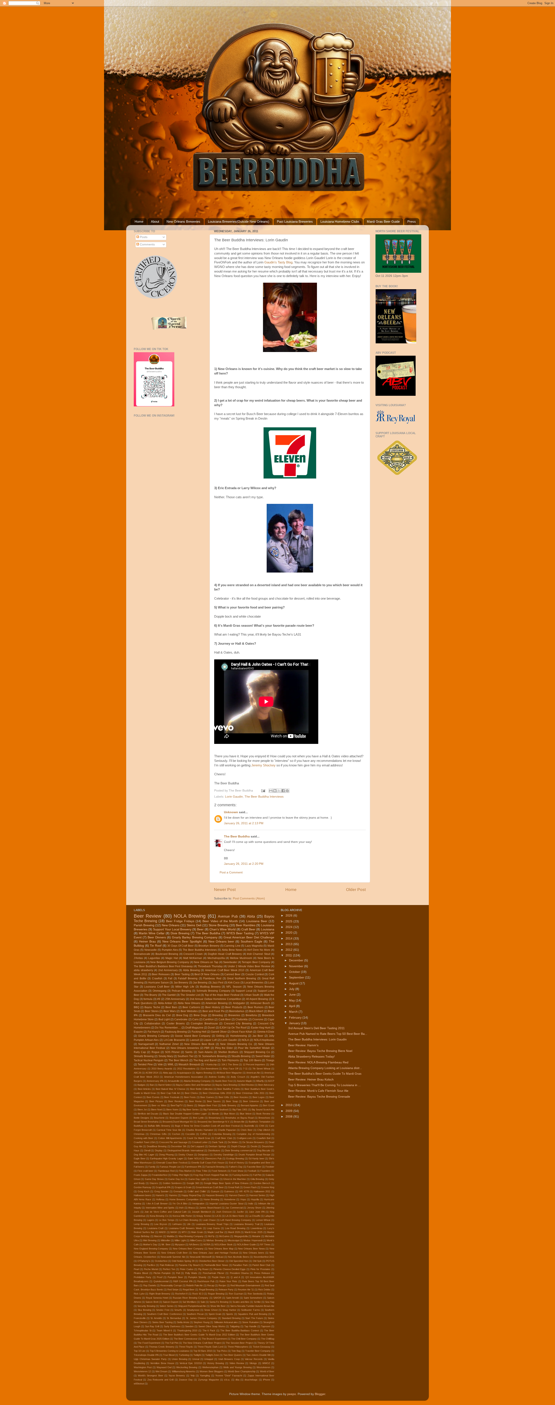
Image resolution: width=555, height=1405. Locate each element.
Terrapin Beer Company (256, 962)
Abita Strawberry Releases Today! (311, 1056)
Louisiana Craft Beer (157, 986)
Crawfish (157, 978)
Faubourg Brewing (176, 1031)
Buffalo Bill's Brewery (159, 1125)
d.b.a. (227, 1379)
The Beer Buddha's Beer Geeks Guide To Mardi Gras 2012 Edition (199, 1334)
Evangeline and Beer (260, 1162)
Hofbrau (160, 1199)
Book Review (263, 1113)
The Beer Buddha (237, 836)
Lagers (150, 1220)
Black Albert (256, 1011)
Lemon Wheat (263, 1220)
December (296, 960)
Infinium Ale (264, 1203)
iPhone (266, 1379)
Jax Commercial (233, 1207)
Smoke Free (162, 1310)
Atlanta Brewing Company (197, 1081)
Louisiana (267, 929)
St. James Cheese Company (201, 1318)
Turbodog (184, 1355)
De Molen (233, 1142)
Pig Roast (203, 1269)
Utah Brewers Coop (229, 1359)
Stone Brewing (219, 925)
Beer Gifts (224, 1097)
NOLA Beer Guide (246, 1244)
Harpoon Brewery (215, 1195)
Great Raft (233, 1187)
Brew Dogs (200, 1015)
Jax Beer (257, 1035)
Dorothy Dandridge (224, 1154)
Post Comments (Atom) (249, 898)
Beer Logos (259, 1097)
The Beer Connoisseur (186, 1338)
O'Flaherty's (143, 1261)
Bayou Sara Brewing (226, 1085)
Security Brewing (146, 1306)
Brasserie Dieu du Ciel (157, 1015)
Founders (265, 1171)
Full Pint (257, 1175)
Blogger (320, 1394)
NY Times (265, 1244)
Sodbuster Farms (250, 1310)
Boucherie (159, 1117)
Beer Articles (144, 1089)
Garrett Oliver (219, 1031)
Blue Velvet (245, 1113)
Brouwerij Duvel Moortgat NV (178, 1121)
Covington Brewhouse (204, 1023)
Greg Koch (143, 1191)
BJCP (271, 1081)
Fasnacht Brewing (215, 1166)
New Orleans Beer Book (199, 1044)
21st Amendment (209, 1068)
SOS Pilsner (172, 1052)
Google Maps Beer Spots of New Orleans (226, 1183)
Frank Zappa (140, 1175)
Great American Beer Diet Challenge (249, 937)
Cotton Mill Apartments (170, 1138)
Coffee (203, 1134)
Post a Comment (231, 872)
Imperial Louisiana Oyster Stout (226, 1203)
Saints (189, 1052)
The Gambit (169, 994)
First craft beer (145, 1171)
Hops (243, 1199)
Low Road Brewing (235, 1228)
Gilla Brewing (257, 1179)
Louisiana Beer (256, 921)
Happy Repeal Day (191, 1195)
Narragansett (146, 1044)
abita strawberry (143, 970)
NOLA (245, 1040)
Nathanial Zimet (169, 1044)
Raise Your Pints (228, 1281)
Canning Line (232, 945)
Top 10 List (139, 1351)
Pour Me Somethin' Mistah (254, 1048)
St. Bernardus (174, 1318)
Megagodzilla (241, 1236)
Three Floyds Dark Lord (210, 1346)
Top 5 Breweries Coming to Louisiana (169, 1351)
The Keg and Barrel (205, 1060)
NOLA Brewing (190, 916)
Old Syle (257, 1261)
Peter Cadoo (186, 1269)
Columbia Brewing (221, 1134)
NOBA (206, 1244)
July (292, 989)
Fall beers (139, 1166)
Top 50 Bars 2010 (202, 1351)
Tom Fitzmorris (230, 1060)
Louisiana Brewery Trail (246, 1224)
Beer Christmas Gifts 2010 (217, 1093)
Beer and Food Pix (213, 1011)
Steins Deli (194, 925)
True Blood (169, 1355)
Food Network (219, 1171)
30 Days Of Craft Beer (180, 945)
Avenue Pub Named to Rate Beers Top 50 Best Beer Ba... (327, 1033)
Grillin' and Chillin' (197, 1191)
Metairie (256, 1236)
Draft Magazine (194, 1027)
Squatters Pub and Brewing (252, 1314)
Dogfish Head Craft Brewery (225, 954)
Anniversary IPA (155, 1081)
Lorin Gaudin (234, 796)
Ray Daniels (149, 1285)
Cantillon (208, 1019)
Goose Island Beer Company (193, 1035)
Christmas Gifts (158, 1134)
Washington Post (143, 1367)
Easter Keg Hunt (260, 1027)
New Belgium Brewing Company (169, 962)
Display (159, 1150)
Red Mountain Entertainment (245, 1285)
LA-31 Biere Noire (234, 1216)
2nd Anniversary (168, 970)
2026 (289, 915)
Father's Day (236, 1166)
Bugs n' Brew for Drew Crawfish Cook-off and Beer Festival (207, 1125)
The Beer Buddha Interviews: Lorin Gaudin (317, 1039)
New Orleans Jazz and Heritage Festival (215, 1252)
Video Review (236, 1363)
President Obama (239, 1273)
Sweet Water (262, 1056)
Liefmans (177, 1224)
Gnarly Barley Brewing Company (194, 937)
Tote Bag (236, 1351)
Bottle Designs (141, 1117)
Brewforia (251, 1015)
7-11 (245, 1068)
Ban (152, 1085)
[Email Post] (263, 790)
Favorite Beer (254, 1166)
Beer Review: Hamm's (303, 1045)
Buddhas (138, 1125)
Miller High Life (184, 986)
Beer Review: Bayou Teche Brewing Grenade (319, 1096)
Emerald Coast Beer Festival (171, 1162)
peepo (291, 1394)
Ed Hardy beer (256, 1158)
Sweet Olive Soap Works (211, 1326)
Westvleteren (263, 1367)
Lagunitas (154, 958)
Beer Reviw (195, 1101)
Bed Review (247, 1085)
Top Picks (222, 1351)
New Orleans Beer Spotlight (182, 941)
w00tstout (139, 1383)
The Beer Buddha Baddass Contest (239, 1330)
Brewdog (217, 1015)
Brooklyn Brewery (208, 945)
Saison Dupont (170, 1302)
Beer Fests (190, 1097)
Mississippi (233, 1240)
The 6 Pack (208, 1330)
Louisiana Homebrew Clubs (339, 221)
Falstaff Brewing (188, 978)
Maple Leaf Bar (215, 1232)
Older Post (356, 889)
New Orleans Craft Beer (174, 1252)
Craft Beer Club (223, 1138)
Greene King (267, 1187)
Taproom (265, 1326)
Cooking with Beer (143, 1138)
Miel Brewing (149, 1240)
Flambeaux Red (166, 1171)
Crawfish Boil (263, 1138)
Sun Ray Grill (152, 1326)
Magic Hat (171, 958)
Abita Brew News (232, 949)
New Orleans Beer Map (220, 1248)
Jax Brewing (200, 982)
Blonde (215, 1113)
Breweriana (214, 1117)
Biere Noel (156, 1109)
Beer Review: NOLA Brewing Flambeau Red (318, 1062)
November (296, 966)
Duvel (211, 1027)
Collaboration (152, 1023)
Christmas (139, 1134)
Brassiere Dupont (179, 1117)
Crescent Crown (193, 954)
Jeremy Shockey (263, 765)
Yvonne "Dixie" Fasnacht (228, 1375)
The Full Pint (171, 1343)
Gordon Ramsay (142, 1187)
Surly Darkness (172, 1326)
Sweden (189, 1326)
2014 (289, 938)
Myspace (180, 1244)
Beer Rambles (245, 925)
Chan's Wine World (222, 929)
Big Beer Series (191, 1109)
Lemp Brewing (141, 1224)
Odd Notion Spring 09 (183, 1261)
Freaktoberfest (159, 1175)
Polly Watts (191, 1273)
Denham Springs (217, 1146)
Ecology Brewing (235, 1158)
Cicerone (257, 1019)
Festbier (270, 1166)
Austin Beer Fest (224, 1081)
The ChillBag (267, 1338)
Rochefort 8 (181, 1293)
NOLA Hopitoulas (264, 1040)
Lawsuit (194, 1040)
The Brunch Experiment (214, 1338)
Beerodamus (236, 1011)
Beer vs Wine (159, 1105)
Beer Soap (232, 1101)
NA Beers (194, 1244)
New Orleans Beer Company (188, 1248)
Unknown (231, 812)
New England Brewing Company (151, 1248)
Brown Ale (239, 1121)
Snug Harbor (229, 1310)
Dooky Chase (185, 1154)
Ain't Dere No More (258, 949)
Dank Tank (218, 1142)
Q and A (235, 1277)
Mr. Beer (166, 1244)
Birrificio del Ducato (148, 1113)
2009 (289, 1111)
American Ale (253, 1072)
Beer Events (153, 1097)
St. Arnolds (156, 1318)
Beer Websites (189, 1011)
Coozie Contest (254, 974)
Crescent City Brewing (238, 1023)
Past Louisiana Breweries (295, 221)
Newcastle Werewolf (200, 1257)
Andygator (239, 1003)
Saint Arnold (232, 1297)
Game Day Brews (154, 1179)
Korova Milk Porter (182, 1216)
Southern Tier (186, 1056)
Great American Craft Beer (210, 1187)
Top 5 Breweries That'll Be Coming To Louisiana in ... (324, 1085)
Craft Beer (248, 929)
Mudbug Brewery (210, 986)
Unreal (195, 1359)
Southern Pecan (195, 1314)
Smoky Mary (165, 1056)
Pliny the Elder (224, 1048)
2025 (289, 921)
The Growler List (190, 994)
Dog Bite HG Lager (144, 1154)
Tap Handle (250, 1326)
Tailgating (235, 1326)
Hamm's (160, 1195)
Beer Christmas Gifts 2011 (250, 1093)
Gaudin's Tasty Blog (278, 262)
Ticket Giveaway (262, 1346)
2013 (289, 944)
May (292, 1000)
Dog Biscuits (264, 1150)
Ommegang (159, 990)
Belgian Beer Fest (207, 1105)
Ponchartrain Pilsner (213, 1273)
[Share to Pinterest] (287, 790)
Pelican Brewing (181, 990)
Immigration (198, 1203)
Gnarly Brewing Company (154, 1035)
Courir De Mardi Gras (198, 1138)
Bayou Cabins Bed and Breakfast (193, 1085)
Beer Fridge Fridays (180, 921)
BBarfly (260, 1081)
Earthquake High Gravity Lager (166, 1158)
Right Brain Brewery (159, 1293)
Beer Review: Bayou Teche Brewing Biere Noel (320, 1051)
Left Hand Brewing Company (235, 1220)
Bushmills (249, 1125)
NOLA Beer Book (223, 1244)
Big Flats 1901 (239, 1109)
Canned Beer (232, 974)
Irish (181, 1207)
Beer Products (233, 1007)
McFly (211, 1236)
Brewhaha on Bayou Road (239, 1117)
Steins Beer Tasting (162, 1322)
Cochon (176, 1134)
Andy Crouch (238, 1077)
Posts (143, 237)
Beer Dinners (157, 937)
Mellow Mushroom (241, 958)
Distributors (214, 1150)
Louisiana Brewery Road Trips (212, 1224)
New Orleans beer (221, 941)
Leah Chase (209, 1220)
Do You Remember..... (168, 1027)
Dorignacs (203, 1154)
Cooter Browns (175, 1023)
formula (148, 999)
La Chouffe (254, 1216)
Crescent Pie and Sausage (173, 1142)
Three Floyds (186, 1346)
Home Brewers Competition (184, 1199)
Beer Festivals (171, 1097)
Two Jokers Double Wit (258, 1355)
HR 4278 (244, 1191)
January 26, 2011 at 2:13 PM (243, 823)
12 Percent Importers (254, 1064)
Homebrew (229, 1199)
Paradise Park (240, 1265)
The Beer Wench (178, 1060)
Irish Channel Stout (258, 954)
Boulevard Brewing (166, 954)
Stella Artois (183, 1322)
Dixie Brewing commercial (238, 1150)
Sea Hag (269, 1302)
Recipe (222, 1285)
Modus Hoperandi (252, 1240)
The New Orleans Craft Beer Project (202, 1343)
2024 (289, 927)
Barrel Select (165, 1085)
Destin (254, 1146)
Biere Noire (172, 1109)
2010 (289, 1105)
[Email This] (271, 790)
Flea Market (185, 1171)
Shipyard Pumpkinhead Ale (192, 1306)
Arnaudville (173, 1081)
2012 (289, 949)
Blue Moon (229, 1113)
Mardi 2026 (234, 1232)
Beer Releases (161, 974)
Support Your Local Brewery (172, 929)
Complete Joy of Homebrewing (253, 1134)
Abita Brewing (191, 970)
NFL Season (234, 986)
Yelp (192, 1375)
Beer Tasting (182, 974)
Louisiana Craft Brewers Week (185, 1228)
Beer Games (207, 1097)
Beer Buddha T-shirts (228, 1089)
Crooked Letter (200, 1142)
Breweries (234, 1015)
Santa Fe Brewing (218, 1302)
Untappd (208, 1359)
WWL (171, 1064)
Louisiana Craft (155, 1228)
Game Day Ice (176, 1179)
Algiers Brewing (204, 1072)
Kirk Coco (234, 982)
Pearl (136, 1269)
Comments (147, 244)
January (295, 1023)
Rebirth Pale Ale (194, 1285)
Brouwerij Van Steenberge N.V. (214, 1121)
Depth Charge (238, 1146)
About (155, 221)
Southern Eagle (251, 941)
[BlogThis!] (275, 790)
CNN (261, 1125)
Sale (203, 1302)
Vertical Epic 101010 (191, 1363)
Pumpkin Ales (170, 949)
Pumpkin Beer (175, 1277)
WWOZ (266, 1363)
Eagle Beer (139, 1158)
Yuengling (205, 1375)
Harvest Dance (237, 1195)
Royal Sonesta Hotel (157, 1297)
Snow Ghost (210, 1310)
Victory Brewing (215, 1363)
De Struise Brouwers (253, 1142)
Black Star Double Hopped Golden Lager (185, 1113)
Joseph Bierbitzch (201, 1211)
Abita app (168, 1072)
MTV (184, 1232)
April (292, 1006)
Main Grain (197, 1232)
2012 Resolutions (186, 1068)
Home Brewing (211, 1199)
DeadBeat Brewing (156, 1146)
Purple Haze (218, 1277)
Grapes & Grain (183, 1187)
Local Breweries (253, 982)
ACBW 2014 (151, 1072)
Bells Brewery (229, 1105)
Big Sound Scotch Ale (263, 1109)
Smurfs (178, 1310)
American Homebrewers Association (183, 1077)
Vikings (253, 1363)
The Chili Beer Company (244, 1338)
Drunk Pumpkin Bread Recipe (254, 1154)
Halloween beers (142, 1195)
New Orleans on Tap (206, 962)
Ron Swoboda (255, 1293)
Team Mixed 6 (164, 1330)
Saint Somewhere (253, 1297)
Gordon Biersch (261, 1183)
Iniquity (137, 1207)
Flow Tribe (201, 1171)
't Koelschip (211, 1064)
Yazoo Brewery (176, 1375)
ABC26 (137, 1072)
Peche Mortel (151, 1269)
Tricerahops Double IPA (146, 1355)
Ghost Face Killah (241, 1031)
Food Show (237, 1171)
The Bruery (150, 994)
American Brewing (217, 1003)
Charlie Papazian (227, 1130)
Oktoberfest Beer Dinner (212, 1261)
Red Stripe (172, 1289)
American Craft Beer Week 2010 (225, 970)
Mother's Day (150, 1244)
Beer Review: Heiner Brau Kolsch (311, 1079)
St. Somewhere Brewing (212, 1056)
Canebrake (181, 1019)
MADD (162, 1232)
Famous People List (170, 1166)
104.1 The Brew (229, 1064)
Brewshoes (264, 1117)
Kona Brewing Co (159, 1216)
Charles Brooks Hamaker (199, 1130)
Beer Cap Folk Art (170, 1093)
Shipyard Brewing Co (257, 1052)
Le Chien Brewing (188, 1220)
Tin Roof (156, 945)
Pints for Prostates (260, 1269)
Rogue (156, 1052)
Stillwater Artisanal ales (226, 1322)
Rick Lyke (139, 1293)
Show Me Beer (218, 1306)
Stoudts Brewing (241, 1056)
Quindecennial (160, 1281)
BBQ (136, 1007)
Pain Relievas (167, 1265)
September (297, 977)
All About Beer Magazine (229, 1072)
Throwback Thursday (210, 966)
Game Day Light (197, 1179)
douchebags (251, 1379)
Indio (250, 1203)
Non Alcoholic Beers (238, 1257)
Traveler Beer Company (258, 1351)
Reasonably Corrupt (171, 1285)
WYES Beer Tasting (240, 933)
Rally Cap (140, 1052)
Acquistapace (184, 1072)
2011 (289, 955)
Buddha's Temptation (260, 1121)
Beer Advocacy (266, 1085)
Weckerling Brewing (186, 1367)
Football (252, 1171)
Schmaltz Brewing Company (213, 990)
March (294, 1011)
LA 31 (218, 1216)
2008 (289, 1116)
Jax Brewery (181, 982)
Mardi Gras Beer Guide (383, 221)
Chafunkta (241, 1019)
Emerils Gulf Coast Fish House (207, 1162)
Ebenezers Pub (213, 1158)
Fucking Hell (199, 1031)
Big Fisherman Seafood (215, 1109)
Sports (229, 1314)
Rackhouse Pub (205, 1281)
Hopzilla (255, 1199)
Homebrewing (238, 1035)
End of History (236, 1162)
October (295, 971)
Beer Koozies (241, 1097)
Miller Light (180, 1240)
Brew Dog (182, 1015)
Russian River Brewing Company (190, 1297)
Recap (210, 1285)
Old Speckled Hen (238, 1261)
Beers (190, 1105)
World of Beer (267, 1371)
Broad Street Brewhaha (146, 1121)
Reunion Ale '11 (246, 1289)
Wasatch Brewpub (189, 1064)
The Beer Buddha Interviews (264, 796)
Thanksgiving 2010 (187, 1330)
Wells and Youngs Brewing (237, 1367)
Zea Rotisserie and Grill (160, 1379)
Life (189, 1224)
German (214, 1179)
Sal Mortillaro (189, 1302)
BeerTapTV (177, 1105)
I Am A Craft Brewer (157, 1203)
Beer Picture (156, 1101)
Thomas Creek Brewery (162, 1346)
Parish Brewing (144, 925)
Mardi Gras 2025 (254, 1232)
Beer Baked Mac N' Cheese (171, 1089)
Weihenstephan (210, 1367)
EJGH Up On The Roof (233, 1027)
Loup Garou (213, 1228)
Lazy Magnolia (254, 945)
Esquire (138, 1031)
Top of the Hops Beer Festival (222, 994)
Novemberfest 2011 (264, 1257)
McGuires (224, 1236)
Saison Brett (151, 1302)
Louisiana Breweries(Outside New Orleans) (238, 221)
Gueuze (215, 1191)
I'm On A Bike (180, 1203)
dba (237, 1379)
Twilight (197, 1355)
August (294, 983)
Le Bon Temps (167, 1220)
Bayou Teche (152, 1007)
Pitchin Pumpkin (162, 1273)
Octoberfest (161, 1261)
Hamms (173, 1195)
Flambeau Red (212, 978)
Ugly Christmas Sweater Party (150, 1359)
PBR (207, 1048)
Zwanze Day (186, 1379)
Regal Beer (188, 1289)
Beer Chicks (191, 1093)
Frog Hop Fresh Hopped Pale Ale (210, 1175)
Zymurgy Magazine (208, 1379)
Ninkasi (220, 1257)
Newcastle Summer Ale (173, 1257)
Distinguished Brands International (185, 1150)
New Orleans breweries (185, 1048)
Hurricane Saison (158, 982)
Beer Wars (169, 1011)
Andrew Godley (217, 1077)
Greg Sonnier (161, 1191)
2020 (289, 932)
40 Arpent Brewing (257, 999)
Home (139, 221)
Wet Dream (161, 1371)
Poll (178, 1273)
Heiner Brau (147, 941)
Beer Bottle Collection (201, 1089)
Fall (170, 978)
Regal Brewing (206, 1289)
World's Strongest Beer (150, 1375)
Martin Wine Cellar (152, 933)
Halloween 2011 (262, 1191)
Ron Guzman (236, 1293)
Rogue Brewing (216, 1293)
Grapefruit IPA (163, 1187)
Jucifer (240, 1211)
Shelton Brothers (228, 1052)
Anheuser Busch (260, 1003)
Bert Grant (268, 1105)
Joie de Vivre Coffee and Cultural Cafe (165, 1211)
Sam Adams (205, 1052)
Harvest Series (257, 1195)
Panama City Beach (189, 1265)
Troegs (270, 1060)
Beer (200, 929)
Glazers (154, 1183)
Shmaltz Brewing (144, 1056)
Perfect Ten (169, 1269)
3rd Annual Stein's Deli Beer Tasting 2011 (316, 1028)
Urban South (251, 994)
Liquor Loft (210, 1040)
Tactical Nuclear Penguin (148, 1060)
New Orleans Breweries (183, 221)
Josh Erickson (224, 1211)
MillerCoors (196, 1240)
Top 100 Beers (252, 1060)
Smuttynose (193, 1310)
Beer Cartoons (191, 1007)
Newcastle (150, 949)
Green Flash (250, 1187)
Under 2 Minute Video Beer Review (249, 966)
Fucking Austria (240, 1175)
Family (152, 1166)
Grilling (220, 1035)
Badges (141, 1085)
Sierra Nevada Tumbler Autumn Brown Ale (252, 1306)
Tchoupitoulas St (143, 1330)
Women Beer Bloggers (212, 1371)
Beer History (212, 1007)
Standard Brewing (231, 1318)
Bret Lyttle (198, 1117)
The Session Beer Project (239, 1343)
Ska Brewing (144, 1310)
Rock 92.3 (197, 1293)
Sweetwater (230, 962)
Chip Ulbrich (263, 1130)
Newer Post (225, 889)
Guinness (229, 1191)
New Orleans (171, 925)
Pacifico (151, 1265)
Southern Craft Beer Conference (164, 1314)
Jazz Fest (217, 982)
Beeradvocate (142, 954)
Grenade (178, 1191)
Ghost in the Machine (234, 1179)
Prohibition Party (142, 1277)
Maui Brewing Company (191, 1236)
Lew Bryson (160, 1224)
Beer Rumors (256, 1007)
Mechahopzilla (216, 958)
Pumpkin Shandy (197, 1277)
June (293, 994)
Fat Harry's (154, 1031)
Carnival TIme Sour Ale (169, 1130)
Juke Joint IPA (256, 1211)
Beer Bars (171, 1007)
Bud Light (164, 1019)
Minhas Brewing (214, 1240)
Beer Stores (152, 1011)
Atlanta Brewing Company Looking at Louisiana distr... (325, 1068)
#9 (158, 999)
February (295, 1017)
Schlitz (257, 1302)
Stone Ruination (250, 1322)
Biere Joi (142, 1109)
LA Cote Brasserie (174, 1040)
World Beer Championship (241, 1371)
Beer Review (147, 916)
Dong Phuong (166, 1154)
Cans (195, 1019)
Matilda (170, 1236)
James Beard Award (210, 1207)
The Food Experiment (148, 1343)
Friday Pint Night (180, 1175)
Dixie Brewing (180, 933)
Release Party (226, 1289)
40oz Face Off (230, 1068)
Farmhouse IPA (193, 1166)
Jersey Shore (254, 1207)
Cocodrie (190, 1134)
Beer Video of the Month (220, 921)
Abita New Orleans (189, 1003)
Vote (160, 1064)
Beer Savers (214, 1101)
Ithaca (191, 1207)
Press (411, 221)
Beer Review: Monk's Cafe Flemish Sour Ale (318, 1090)
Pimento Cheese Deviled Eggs (229, 1269)
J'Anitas (138, 958)
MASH (173, 1232)
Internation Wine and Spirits (160, 1207)
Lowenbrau (256, 1228)
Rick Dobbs (264, 1289)
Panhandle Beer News (216, 1265)
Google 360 (193, 1183)
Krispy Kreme (203, 1216)
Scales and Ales (241, 1302)
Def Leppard (197, 1146)
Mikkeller (165, 1240)
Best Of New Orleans (206, 974)
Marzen (158, 1236)
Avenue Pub (228, 916)
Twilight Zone (212, 1355)
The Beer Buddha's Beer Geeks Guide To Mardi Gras (324, 1073)
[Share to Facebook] (283, 790)
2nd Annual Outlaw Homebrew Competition (215, 999)
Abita (251, 916)
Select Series (166, 1306)
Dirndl (147, 1150)
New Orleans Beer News (251, 1248)
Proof (159, 1277)
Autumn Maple (244, 1081)
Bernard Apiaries (249, 1105)
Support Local (243, 990)
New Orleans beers (253, 1252)
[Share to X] (279, 790)
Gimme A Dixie (265, 1031)
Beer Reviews (175, 1101)
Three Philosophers (238, 1346)
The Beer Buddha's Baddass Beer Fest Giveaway (163, 966)
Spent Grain (215, 1314)
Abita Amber (165, 1003)
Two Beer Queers (232, 1355)
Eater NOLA (194, 1158)
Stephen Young (201, 1322)
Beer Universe (251, 1101)
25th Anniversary (175, 999)
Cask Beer (225, 1019)
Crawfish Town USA (144, 1142)
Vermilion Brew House (162, 1363)
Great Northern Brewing (241, 978)
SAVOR (217, 1297)
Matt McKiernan (192, 958)
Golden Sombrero (172, 1183)
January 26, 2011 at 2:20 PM (243, 863)
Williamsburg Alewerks (183, 1371)
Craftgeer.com (244, 1138)
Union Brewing (179, 1359)
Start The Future (254, 1318)
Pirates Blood (141, 1273)
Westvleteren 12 (142, 1371)
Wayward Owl (164, 1367)
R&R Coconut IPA (183, 1281)
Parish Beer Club (261, 1265)
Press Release (262, 1273)
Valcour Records (254, 1359)
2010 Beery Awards (161, 1068)
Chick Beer (247, 1130)
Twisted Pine (145, 1064)
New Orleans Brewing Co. (236, 1044)
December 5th (178, 1146)
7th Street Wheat (261, 1068)
